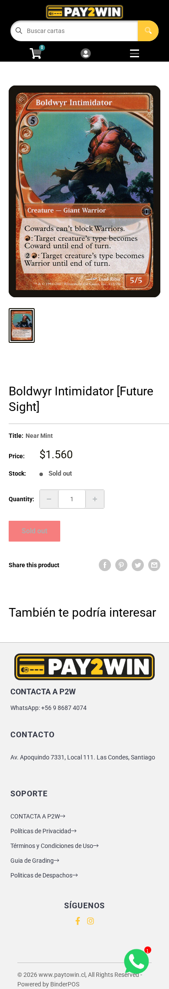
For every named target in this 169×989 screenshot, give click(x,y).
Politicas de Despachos (41, 875)
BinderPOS (64, 984)
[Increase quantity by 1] (95, 499)
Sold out (34, 531)
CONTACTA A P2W (35, 816)
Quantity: (21, 499)
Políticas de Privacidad (40, 831)
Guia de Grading (32, 860)
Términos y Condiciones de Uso (51, 845)
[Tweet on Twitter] (138, 565)
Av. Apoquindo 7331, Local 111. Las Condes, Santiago (82, 757)
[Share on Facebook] (105, 565)
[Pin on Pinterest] (121, 565)
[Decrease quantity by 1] (49, 499)
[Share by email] (154, 565)
